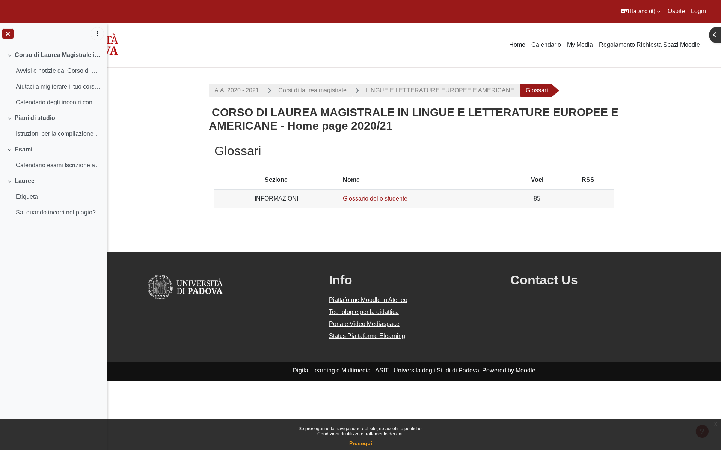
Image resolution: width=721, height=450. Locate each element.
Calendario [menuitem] (546, 45)
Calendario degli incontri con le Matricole (58, 102)
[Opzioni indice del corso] (97, 33)
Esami (23, 149)
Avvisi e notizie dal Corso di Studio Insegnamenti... (58, 71)
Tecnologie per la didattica (364, 312)
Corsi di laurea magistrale (312, 90)
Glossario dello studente (375, 198)
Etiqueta (27, 197)
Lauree (25, 181)
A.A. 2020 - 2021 (236, 90)
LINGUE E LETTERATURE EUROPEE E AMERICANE (440, 90)
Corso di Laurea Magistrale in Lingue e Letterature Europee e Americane (58, 55)
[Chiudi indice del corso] (8, 33)
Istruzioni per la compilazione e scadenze (58, 133)
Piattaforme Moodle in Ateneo (368, 300)
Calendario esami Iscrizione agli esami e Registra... (58, 165)
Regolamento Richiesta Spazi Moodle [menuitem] (649, 45)
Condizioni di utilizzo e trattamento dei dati (360, 433)
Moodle (525, 370)
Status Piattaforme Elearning (367, 336)
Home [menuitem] (517, 45)
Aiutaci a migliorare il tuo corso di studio (58, 86)
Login (698, 11)
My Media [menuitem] (580, 45)
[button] (641, 11)
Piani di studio (35, 118)
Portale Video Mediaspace (364, 324)
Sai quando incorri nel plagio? (56, 212)
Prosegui (360, 443)
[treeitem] (53, 78)
